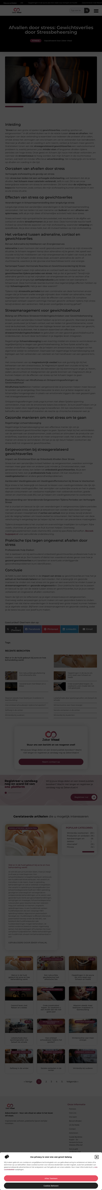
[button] (96, 1157)
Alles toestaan (51, 1178)
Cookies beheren (51, 1186)
